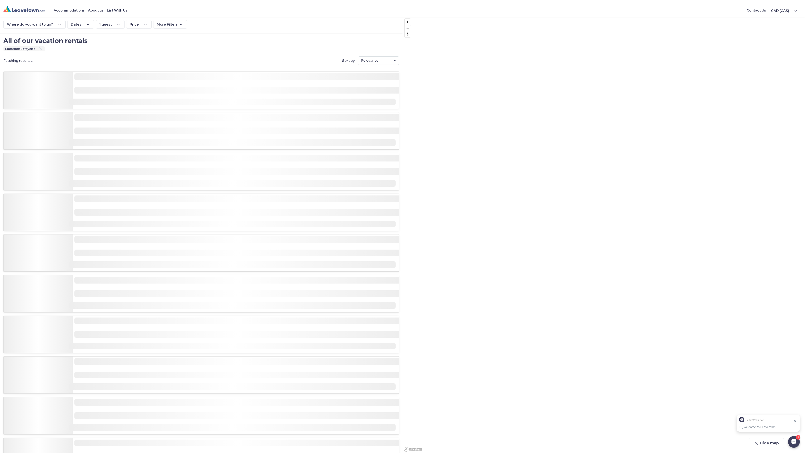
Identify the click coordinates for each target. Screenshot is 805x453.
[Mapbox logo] (413, 449)
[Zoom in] (408, 22)
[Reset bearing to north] (408, 34)
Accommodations (69, 10)
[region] (603, 235)
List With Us (117, 10)
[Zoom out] (408, 28)
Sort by (348, 61)
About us (96, 10)
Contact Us (756, 10)
